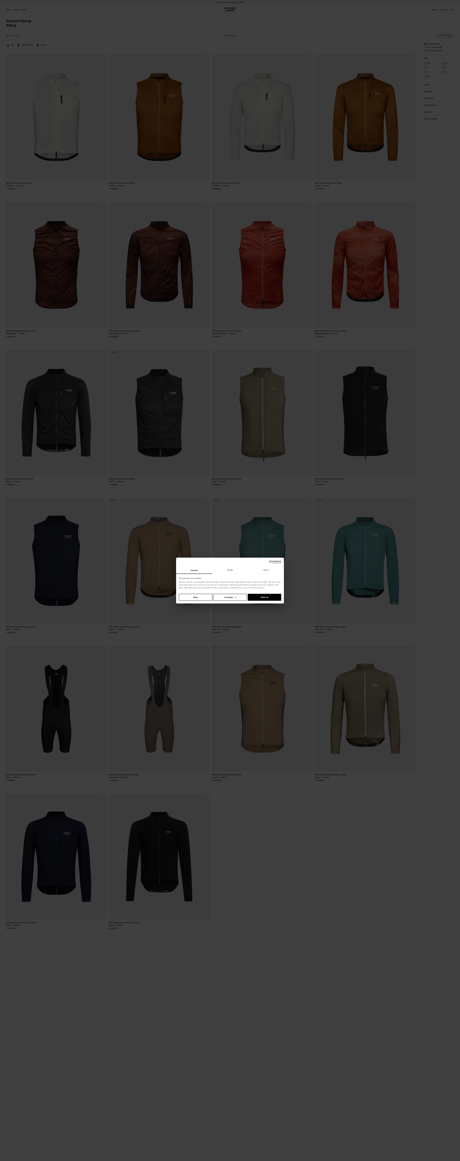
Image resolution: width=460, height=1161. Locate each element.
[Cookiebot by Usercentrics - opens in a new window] (270, 562)
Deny (195, 597)
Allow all (264, 597)
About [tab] (266, 570)
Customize (228, 597)
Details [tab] (230, 570)
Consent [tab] (194, 570)
